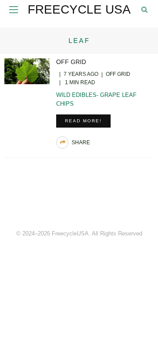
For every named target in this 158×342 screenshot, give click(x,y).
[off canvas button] (13, 9)
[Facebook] (59, 203)
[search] (144, 9)
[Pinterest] (79, 203)
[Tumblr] (98, 203)
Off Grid (71, 61)
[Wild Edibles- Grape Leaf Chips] (27, 70)
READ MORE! (83, 120)
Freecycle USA (79, 9)
